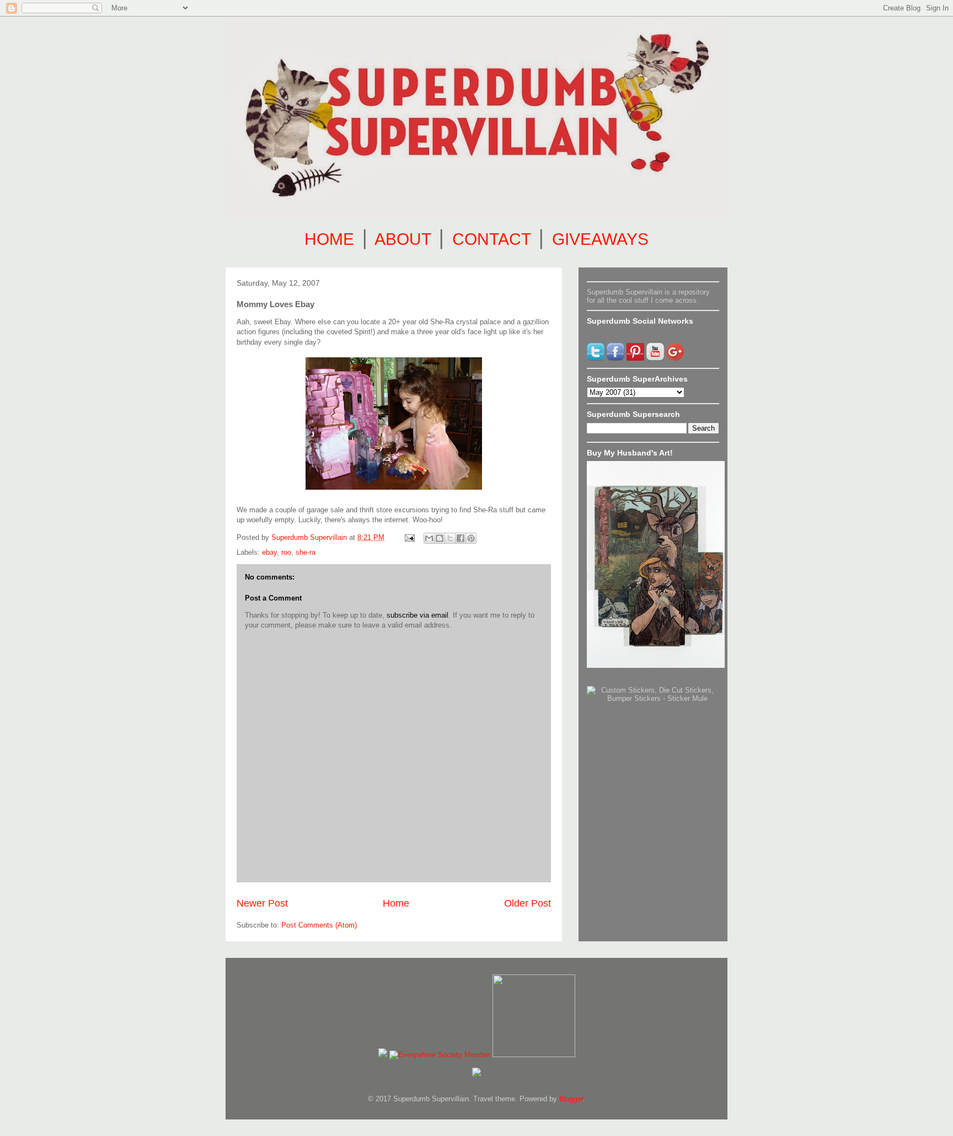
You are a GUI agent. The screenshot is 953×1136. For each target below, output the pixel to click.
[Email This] (429, 538)
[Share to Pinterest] (470, 538)
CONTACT (491, 239)
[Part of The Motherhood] (533, 1055)
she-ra (305, 552)
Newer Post (262, 903)
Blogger (571, 1099)
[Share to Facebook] (460, 538)
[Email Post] (409, 537)
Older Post (527, 903)
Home (396, 903)
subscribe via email (417, 615)
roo (286, 552)
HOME (329, 239)
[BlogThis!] (439, 538)
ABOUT (402, 239)
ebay (269, 552)
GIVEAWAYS (600, 239)
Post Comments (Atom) (319, 925)
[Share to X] (450, 538)
